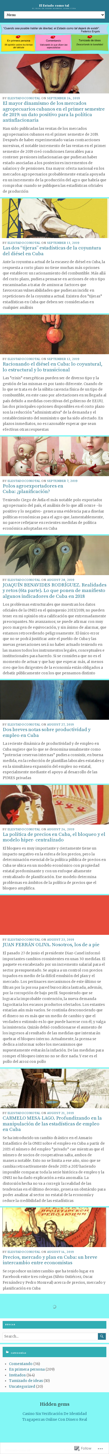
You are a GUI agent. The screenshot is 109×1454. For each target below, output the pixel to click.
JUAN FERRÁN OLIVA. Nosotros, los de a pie (51, 945)
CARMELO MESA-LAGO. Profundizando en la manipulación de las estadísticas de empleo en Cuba (52, 1124)
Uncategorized (22, 1386)
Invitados (17, 1375)
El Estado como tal (54, 6)
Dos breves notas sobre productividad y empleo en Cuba (46, 732)
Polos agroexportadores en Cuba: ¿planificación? (33, 489)
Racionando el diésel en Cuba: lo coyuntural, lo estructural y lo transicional (52, 367)
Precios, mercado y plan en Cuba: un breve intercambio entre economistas (50, 1260)
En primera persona (27, 1369)
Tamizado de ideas (26, 1381)
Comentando (21, 1364)
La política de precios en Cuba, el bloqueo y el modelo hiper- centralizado (54, 837)
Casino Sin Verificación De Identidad (54, 1414)
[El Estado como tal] (54, 38)
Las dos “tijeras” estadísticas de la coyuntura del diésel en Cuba (52, 251)
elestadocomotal (24, 98)
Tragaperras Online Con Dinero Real (54, 1419)
